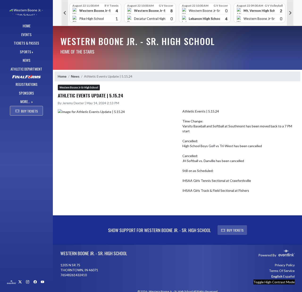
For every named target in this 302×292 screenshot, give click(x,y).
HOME (26, 25)
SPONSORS (26, 93)
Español (289, 276)
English (276, 276)
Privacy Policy (285, 265)
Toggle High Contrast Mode (274, 282)
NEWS (26, 60)
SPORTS (25, 51)
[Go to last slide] (64, 13)
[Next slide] (290, 13)
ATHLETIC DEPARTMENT (26, 68)
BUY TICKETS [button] (29, 110)
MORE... (25, 101)
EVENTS (26, 34)
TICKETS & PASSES (26, 43)
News (75, 76)
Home (62, 76)
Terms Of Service (282, 271)
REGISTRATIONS (27, 84)
